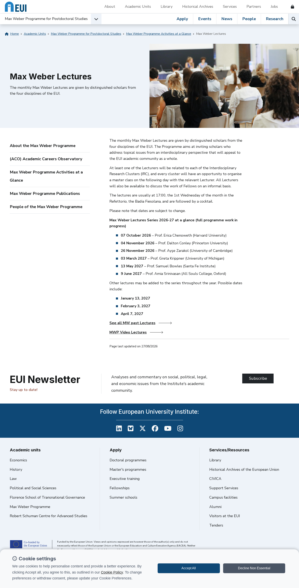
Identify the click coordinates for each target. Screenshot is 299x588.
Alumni (215, 506)
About (109, 6)
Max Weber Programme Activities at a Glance (158, 34)
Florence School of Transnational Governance (47, 497)
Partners (254, 6)
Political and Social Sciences (33, 488)
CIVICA (215, 478)
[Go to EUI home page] (15, 7)
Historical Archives (197, 6)
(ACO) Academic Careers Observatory (46, 159)
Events (204, 19)
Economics (18, 460)
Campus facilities (223, 497)
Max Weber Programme (30, 506)
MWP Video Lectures (128, 332)
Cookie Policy (112, 572)
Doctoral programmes (128, 460)
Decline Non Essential (254, 568)
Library (166, 6)
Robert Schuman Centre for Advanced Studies (48, 515)
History (16, 469)
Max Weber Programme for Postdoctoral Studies (46, 18)
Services (230, 6)
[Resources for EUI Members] (291, 6)
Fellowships (120, 488)
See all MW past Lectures (132, 323)
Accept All (188, 568)
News (226, 19)
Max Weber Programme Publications (45, 193)
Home (14, 34)
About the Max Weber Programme (42, 145)
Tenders (216, 525)
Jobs (274, 6)
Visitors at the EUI (224, 515)
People (249, 19)
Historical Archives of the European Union (244, 469)
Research (274, 19)
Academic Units (138, 6)
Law (13, 478)
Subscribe (258, 378)
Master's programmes (128, 469)
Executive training (125, 478)
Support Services (223, 488)
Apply (182, 19)
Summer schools (123, 497)
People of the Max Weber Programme (46, 207)
